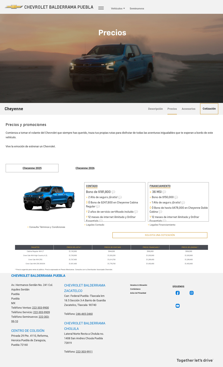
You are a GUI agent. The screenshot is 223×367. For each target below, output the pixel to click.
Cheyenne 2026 (85, 168)
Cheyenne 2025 (32, 168)
